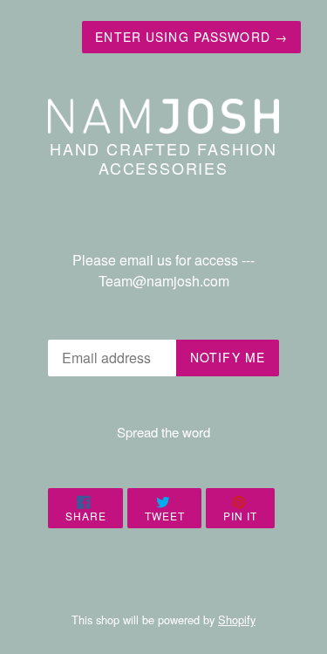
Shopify (236, 619)
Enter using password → (191, 36)
